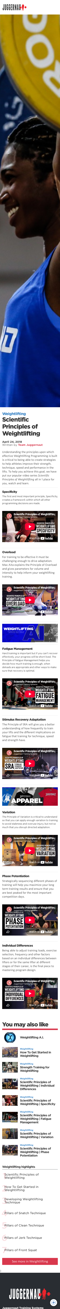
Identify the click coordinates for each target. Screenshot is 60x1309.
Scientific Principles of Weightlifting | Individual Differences (37, 1085)
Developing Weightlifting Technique (23, 1200)
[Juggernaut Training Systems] (16, 7)
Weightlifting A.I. (32, 1037)
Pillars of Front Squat (20, 1250)
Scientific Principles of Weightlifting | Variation (36, 1135)
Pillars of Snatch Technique (25, 1213)
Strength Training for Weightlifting (34, 1069)
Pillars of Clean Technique (24, 1225)
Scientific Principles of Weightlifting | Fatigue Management (35, 1119)
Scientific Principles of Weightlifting (21, 1176)
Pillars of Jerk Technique (23, 1238)
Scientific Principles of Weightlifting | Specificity (37, 1102)
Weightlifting (14, 414)
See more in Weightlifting (30, 1261)
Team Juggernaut (30, 444)
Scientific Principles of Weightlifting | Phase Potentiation (35, 1152)
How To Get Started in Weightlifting (35, 1054)
